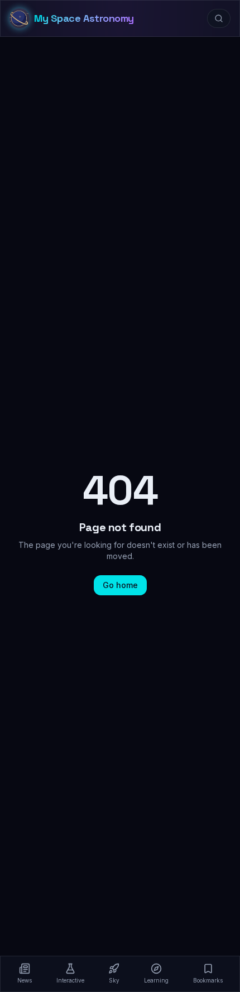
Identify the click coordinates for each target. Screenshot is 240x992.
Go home (120, 585)
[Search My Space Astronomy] (219, 18)
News (24, 980)
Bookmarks (208, 980)
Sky (114, 980)
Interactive (70, 980)
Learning (156, 980)
